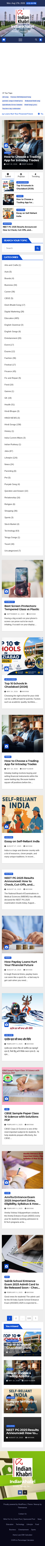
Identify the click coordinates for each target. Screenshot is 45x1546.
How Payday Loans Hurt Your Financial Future (20, 963)
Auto (6, 272)
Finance (7, 152)
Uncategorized (22, 182)
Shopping (8, 511)
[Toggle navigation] (20, 40)
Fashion (8, 358)
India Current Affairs (13, 438)
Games (7, 391)
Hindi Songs (10, 424)
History (7, 431)
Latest (8, 176)
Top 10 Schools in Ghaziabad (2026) (16, 685)
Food (6, 385)
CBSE (7, 298)
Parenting (8, 471)
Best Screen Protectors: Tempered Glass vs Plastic (21, 607)
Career (7, 292)
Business (8, 285)
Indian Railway (11, 444)
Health (7, 405)
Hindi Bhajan (10, 411)
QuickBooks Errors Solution (12, 105)
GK (5, 398)
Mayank (32, 614)
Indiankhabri (22, 26)
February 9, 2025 (15, 1044)
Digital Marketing (12, 312)
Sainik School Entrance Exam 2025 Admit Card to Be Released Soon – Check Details (22, 1286)
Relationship (10, 498)
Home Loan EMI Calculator (22, 1535)
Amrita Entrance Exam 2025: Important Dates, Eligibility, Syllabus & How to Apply (21, 1202)
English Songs (11, 331)
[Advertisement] (22, 67)
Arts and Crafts (11, 265)
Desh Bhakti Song (12, 305)
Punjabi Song (10, 484)
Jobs (6, 451)
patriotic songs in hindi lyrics (12, 101)
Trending (36, 176)
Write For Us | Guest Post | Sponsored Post (19, 1519)
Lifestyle (8, 458)
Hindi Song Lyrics (30, 105)
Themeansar (22, 1508)
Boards (7, 278)
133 (29, 1318)
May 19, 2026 (12, 164)
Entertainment (10, 338)
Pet (6, 478)
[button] (36, 40)
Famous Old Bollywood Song (21, 97)
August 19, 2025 (14, 889)
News (7, 464)
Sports (7, 517)
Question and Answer (14, 491)
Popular (21, 176)
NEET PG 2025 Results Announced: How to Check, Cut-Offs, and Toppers (20, 230)
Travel (7, 544)
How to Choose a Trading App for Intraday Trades (22, 158)
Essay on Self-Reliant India (22, 841)
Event (7, 345)
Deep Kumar (27, 164)
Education (20, 210)
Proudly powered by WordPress (15, 1504)
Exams (7, 351)
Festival (8, 365)
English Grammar (12, 325)
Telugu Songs (10, 537)
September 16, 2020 (16, 614)
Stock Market (10, 524)
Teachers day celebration (11, 109)
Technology (9, 531)
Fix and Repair (11, 378)
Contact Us (22, 1514)
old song (5, 97)
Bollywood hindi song (32, 101)
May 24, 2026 (12, 691)
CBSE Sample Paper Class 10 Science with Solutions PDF (21, 1117)
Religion (8, 504)
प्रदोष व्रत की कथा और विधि (17, 1039)
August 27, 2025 (14, 846)
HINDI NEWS (10, 418)
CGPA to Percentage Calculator (22, 1540)
